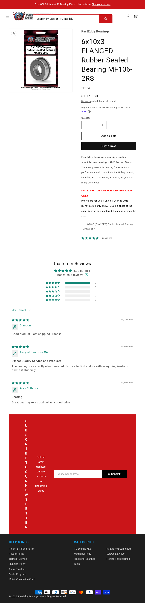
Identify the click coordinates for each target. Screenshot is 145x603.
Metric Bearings (82, 553)
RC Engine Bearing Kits (118, 548)
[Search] (105, 18)
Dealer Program (17, 574)
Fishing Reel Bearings (118, 558)
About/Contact (17, 569)
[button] (7, 16)
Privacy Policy (16, 553)
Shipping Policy (17, 564)
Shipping (86, 101)
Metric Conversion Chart (22, 579)
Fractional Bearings (84, 558)
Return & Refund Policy (21, 548)
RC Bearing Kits (82, 548)
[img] (20, 320)
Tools (77, 564)
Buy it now (109, 146)
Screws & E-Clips (115, 553)
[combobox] (72, 18)
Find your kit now (101, 4)
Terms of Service (18, 558)
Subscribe (114, 474)
